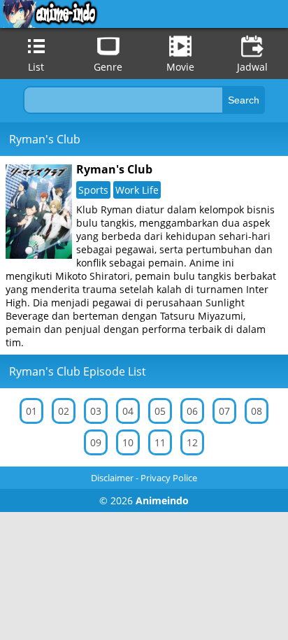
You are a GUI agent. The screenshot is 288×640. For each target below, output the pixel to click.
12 (192, 442)
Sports (93, 190)
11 (160, 442)
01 (31, 411)
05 (160, 411)
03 (95, 411)
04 (128, 411)
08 (256, 411)
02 (63, 411)
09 (95, 442)
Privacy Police (169, 477)
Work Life (137, 190)
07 (224, 411)
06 (192, 411)
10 (128, 442)
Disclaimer (112, 477)
